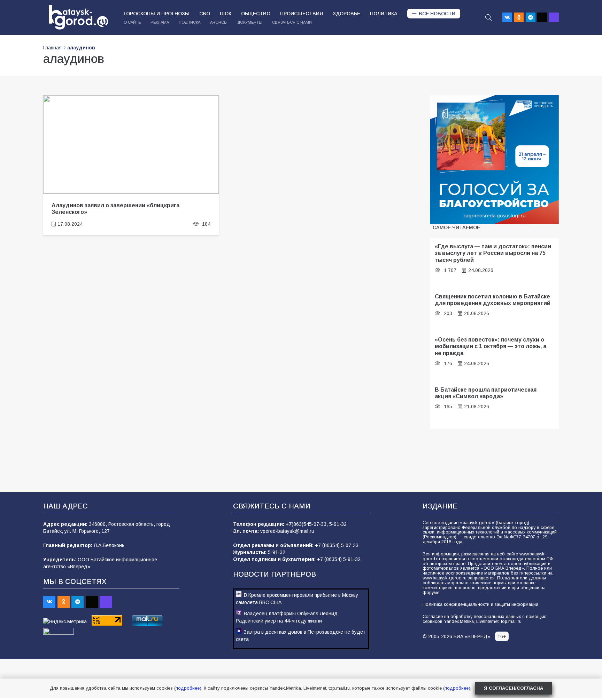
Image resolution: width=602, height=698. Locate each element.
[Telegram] (530, 17)
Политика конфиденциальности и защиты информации (480, 604)
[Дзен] (542, 17)
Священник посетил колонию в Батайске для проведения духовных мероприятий (492, 299)
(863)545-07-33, (310, 524)
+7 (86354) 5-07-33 (336, 545)
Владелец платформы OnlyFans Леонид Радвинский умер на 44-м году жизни (287, 617)
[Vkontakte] (507, 17)
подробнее (188, 688)
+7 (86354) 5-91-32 (339, 559)
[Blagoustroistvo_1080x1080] (494, 159)
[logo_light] (78, 17)
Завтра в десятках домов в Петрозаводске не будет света (300, 635)
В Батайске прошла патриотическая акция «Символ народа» (486, 392)
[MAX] (554, 17)
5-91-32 (338, 524)
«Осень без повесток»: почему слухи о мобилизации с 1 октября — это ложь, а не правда (490, 346)
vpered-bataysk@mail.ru (287, 531)
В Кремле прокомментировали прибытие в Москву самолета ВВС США (297, 598)
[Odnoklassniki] (519, 17)
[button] (488, 17)
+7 (289, 524)
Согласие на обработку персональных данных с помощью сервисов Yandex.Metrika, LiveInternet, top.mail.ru (485, 619)
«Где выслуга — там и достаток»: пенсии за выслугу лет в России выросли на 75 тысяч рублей (493, 253)
